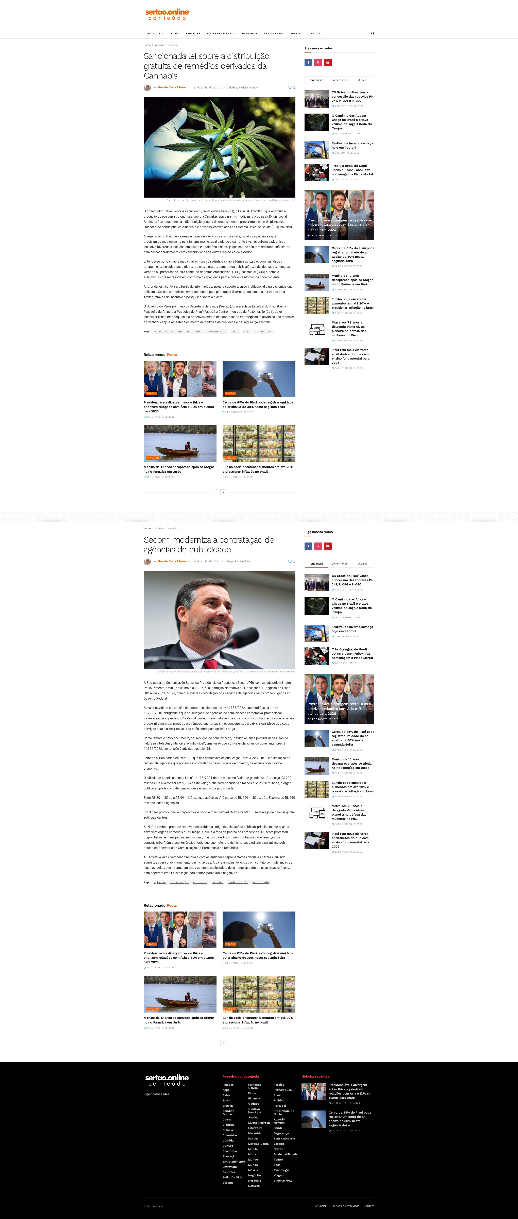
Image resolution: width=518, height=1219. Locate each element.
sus (246, 331)
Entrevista (230, 1166)
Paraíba (279, 1084)
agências (160, 882)
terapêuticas (263, 331)
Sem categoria (284, 1138)
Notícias (153, 33)
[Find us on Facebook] (308, 62)
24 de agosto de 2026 (159, 417)
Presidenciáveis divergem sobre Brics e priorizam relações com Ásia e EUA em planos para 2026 (178, 406)
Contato (314, 33)
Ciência (228, 1130)
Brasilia (228, 1105)
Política (279, 1100)
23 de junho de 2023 (206, 87)
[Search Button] (372, 33)
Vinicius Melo (283, 1180)
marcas (253, 1138)
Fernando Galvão (254, 1086)
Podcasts (250, 33)
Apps (226, 1089)
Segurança (281, 1133)
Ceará (227, 1119)
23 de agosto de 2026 (238, 477)
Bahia (226, 1095)
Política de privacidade (345, 1205)
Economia (230, 1151)
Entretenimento (220, 33)
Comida (228, 1140)
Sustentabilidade (285, 1154)
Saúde (254, 87)
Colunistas (273, 33)
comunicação (179, 882)
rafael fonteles (215, 331)
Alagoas (153, 458)
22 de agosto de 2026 (348, 340)
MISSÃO (296, 33)
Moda (252, 1154)
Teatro (278, 1159)
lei (198, 331)
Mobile (253, 1149)
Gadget (253, 1103)
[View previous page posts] (216, 492)
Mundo (253, 1159)
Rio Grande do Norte (284, 1112)
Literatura (255, 1128)
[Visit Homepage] (167, 14)
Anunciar (320, 1205)
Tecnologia (281, 1170)
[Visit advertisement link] (219, 343)
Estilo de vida (232, 1177)
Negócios (173, 528)
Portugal (280, 1105)
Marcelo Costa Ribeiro (172, 87)
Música (253, 1170)
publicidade (260, 882)
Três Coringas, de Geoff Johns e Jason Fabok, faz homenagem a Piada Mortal (352, 170)
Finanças (254, 1098)
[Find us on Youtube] (328, 62)
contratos (200, 882)
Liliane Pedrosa (259, 1122)
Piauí (277, 1095)
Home (147, 45)
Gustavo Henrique (254, 1110)
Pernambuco (283, 1089)
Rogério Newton (279, 1121)
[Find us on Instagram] (318, 62)
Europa (228, 1182)
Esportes (193, 33)
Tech (173, 33)
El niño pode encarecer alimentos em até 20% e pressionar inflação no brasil (353, 303)
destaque (185, 331)
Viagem (279, 1175)
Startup (279, 1149)
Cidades (173, 45)
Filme (252, 1093)
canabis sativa (164, 331)
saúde (235, 331)
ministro (217, 882)
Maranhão (255, 1133)
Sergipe (279, 1143)
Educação (229, 1156)
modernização (238, 882)
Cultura (228, 1145)
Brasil (151, 393)
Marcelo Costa (258, 1143)
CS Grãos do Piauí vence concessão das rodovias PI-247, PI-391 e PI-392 (352, 96)
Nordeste (254, 1180)
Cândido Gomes (228, 1112)
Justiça (253, 1117)
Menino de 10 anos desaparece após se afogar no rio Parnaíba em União (352, 280)
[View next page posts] (223, 492)
